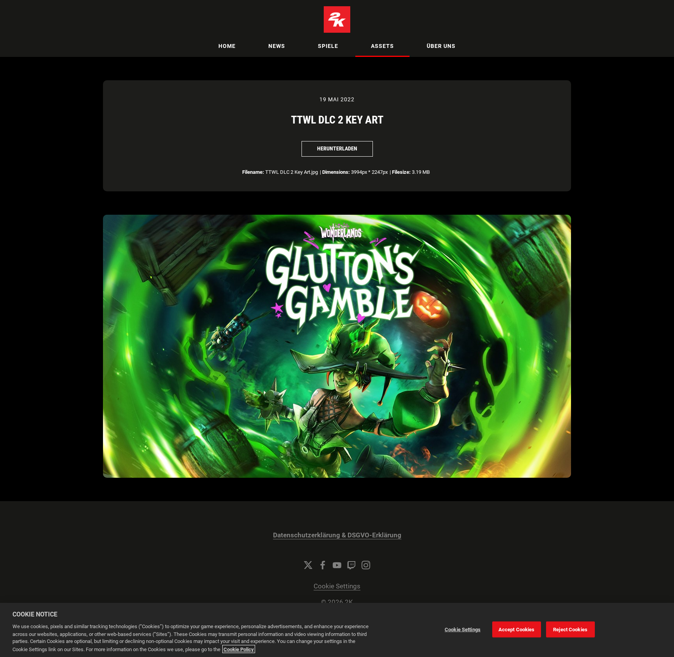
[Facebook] (322, 565)
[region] (337, 630)
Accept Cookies (516, 629)
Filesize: (401, 172)
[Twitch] (351, 565)
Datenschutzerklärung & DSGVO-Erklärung (337, 535)
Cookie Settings (337, 586)
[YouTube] (337, 565)
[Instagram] (366, 565)
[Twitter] (308, 565)
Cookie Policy (238, 649)
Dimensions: (336, 172)
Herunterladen (337, 148)
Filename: (253, 172)
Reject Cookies (570, 629)
